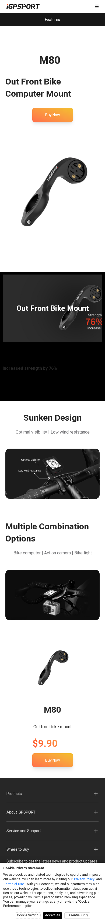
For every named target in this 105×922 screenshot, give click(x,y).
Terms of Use (14, 884)
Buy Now (52, 115)
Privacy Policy (84, 879)
